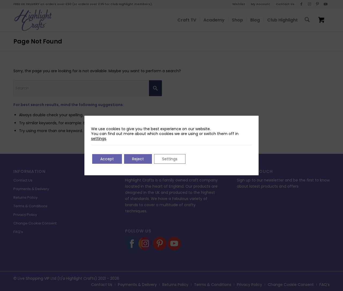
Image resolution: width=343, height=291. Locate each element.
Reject (138, 159)
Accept (107, 159)
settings (98, 138)
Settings (169, 159)
